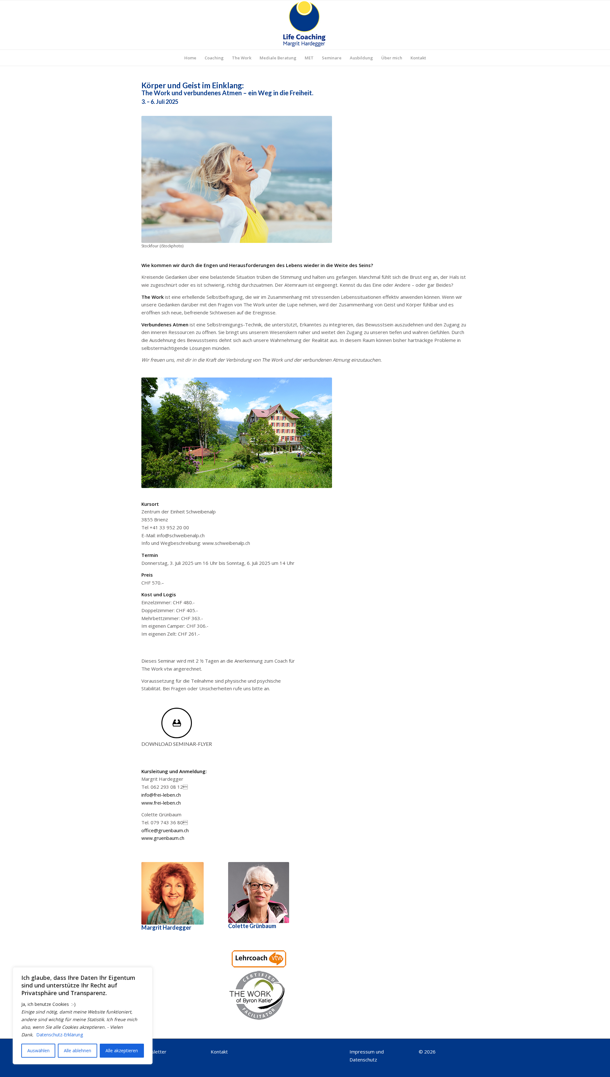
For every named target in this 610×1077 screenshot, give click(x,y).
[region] (82, 1015)
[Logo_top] (305, 25)
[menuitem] (190, 58)
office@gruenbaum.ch (165, 830)
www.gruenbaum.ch (162, 838)
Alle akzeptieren (121, 1050)
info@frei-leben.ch (161, 795)
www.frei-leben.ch (161, 802)
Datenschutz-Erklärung (59, 1035)
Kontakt (219, 1051)
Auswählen (38, 1050)
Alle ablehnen (77, 1050)
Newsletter (153, 1051)
